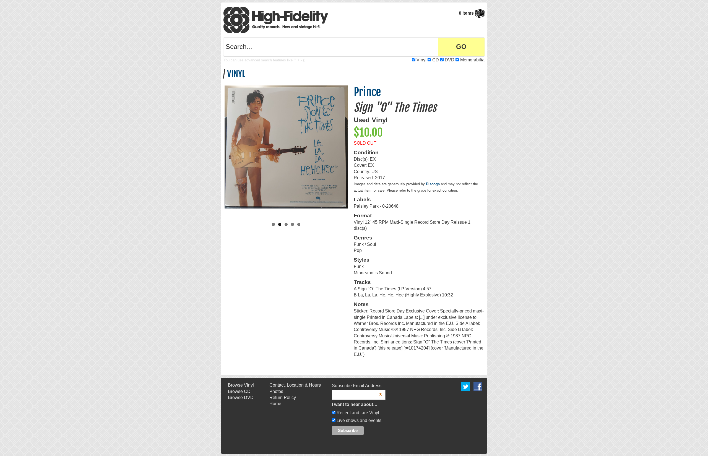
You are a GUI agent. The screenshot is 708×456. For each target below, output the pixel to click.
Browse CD (239, 391)
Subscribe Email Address (357, 386)
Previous (219, 150)
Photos (276, 391)
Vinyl (421, 60)
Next (353, 150)
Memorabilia (472, 60)
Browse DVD (241, 397)
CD (435, 60)
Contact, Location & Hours (295, 385)
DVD (449, 60)
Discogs (433, 184)
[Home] (275, 19)
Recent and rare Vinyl (357, 412)
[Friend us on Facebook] (477, 386)
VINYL (236, 73)
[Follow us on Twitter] (465, 386)
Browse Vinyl (241, 385)
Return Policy (282, 397)
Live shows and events (358, 420)
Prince (367, 92)
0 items (467, 13)
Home (275, 403)
